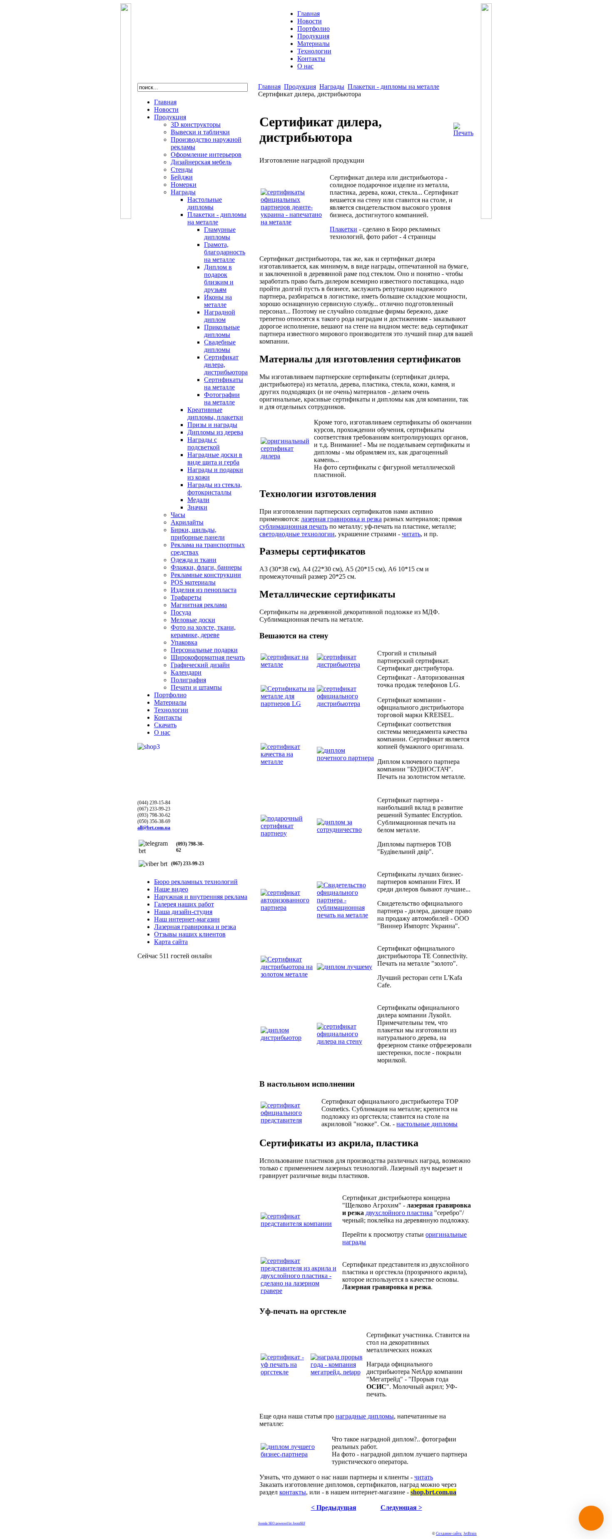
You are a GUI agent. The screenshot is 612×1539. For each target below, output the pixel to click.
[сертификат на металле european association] (288, 664)
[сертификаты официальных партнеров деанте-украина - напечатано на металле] (294, 222)
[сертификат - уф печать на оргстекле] (285, 1372)
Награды (331, 86)
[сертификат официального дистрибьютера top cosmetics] (290, 1120)
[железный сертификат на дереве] (288, 761)
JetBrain (470, 1533)
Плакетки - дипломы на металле (393, 86)
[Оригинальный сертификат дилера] (286, 455)
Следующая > (401, 1507)
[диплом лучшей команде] (344, 966)
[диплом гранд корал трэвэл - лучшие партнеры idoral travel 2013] (295, 1454)
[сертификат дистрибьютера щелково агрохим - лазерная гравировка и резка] (301, 1223)
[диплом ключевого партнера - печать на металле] (346, 757)
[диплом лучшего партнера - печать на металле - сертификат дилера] (288, 907)
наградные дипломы (365, 1416)
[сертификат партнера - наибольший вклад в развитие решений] (288, 833)
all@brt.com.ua (153, 828)
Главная (269, 86)
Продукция (300, 86)
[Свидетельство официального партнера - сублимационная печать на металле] (346, 915)
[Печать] (463, 132)
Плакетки (343, 229)
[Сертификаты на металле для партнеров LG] (288, 703)
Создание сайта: (449, 1533)
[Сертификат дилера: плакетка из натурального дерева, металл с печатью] (346, 1041)
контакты (292, 1492)
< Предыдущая (333, 1507)
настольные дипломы (427, 1123)
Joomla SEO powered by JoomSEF (281, 1523)
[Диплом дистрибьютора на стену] (288, 1037)
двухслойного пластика (399, 1212)
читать (411, 533)
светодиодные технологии (297, 533)
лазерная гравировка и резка (341, 518)
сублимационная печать (293, 526)
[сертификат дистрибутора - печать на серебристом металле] (346, 664)
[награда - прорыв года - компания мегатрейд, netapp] (338, 1372)
